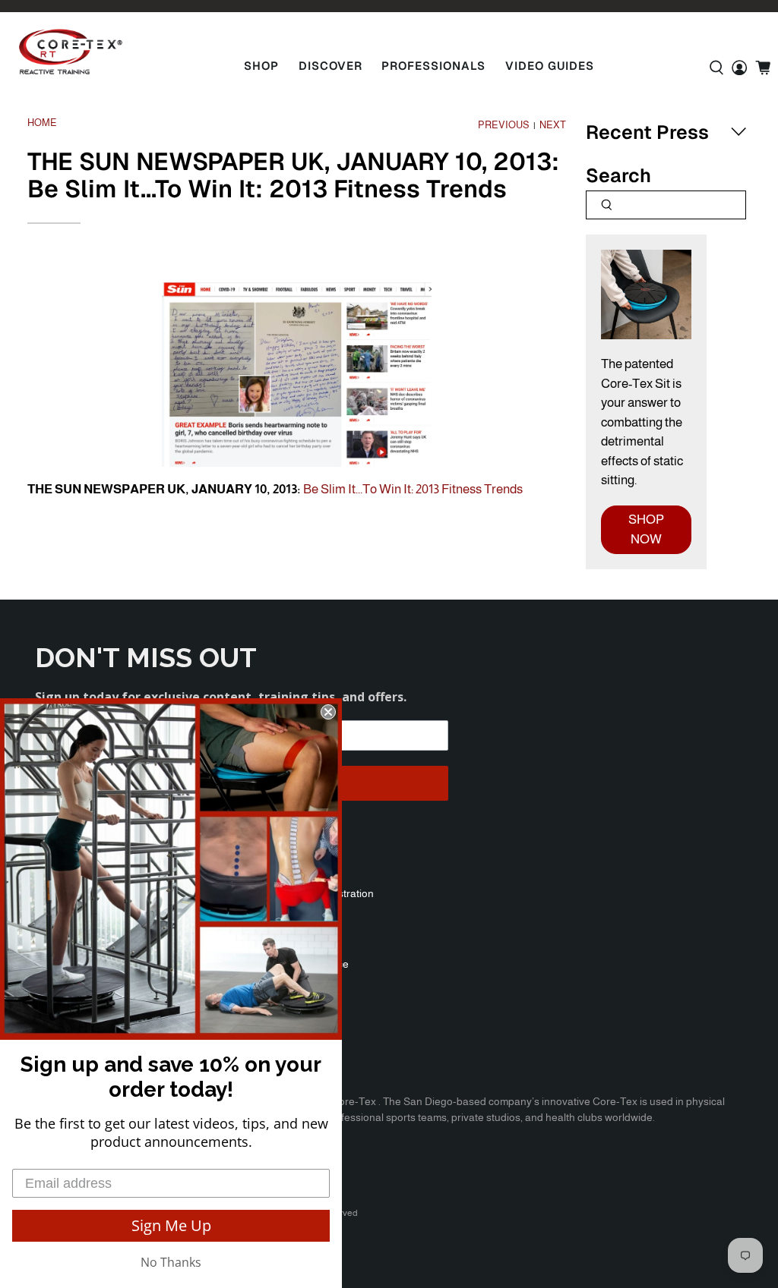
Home (42, 123)
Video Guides (549, 65)
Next (552, 126)
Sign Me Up (171, 1225)
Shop (261, 65)
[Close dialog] (328, 712)
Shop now (646, 529)
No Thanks (171, 1262)
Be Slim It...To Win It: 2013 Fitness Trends (413, 489)
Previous (504, 126)
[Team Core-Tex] (70, 51)
